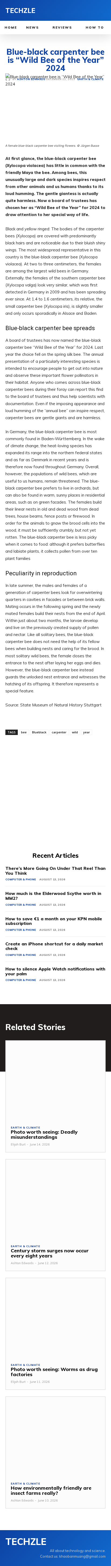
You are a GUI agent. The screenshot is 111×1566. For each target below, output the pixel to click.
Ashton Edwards (22, 1263)
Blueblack (39, 732)
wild (75, 732)
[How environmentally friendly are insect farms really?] (55, 1436)
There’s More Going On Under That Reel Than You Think (55, 871)
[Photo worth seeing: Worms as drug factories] (55, 1318)
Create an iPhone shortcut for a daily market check (54, 946)
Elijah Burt (18, 1144)
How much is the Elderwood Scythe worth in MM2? (53, 896)
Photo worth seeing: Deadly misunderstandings (44, 1134)
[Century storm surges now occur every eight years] (55, 1199)
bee (24, 732)
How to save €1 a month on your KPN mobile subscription (53, 921)
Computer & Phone (20, 879)
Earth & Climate (25, 1127)
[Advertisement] (55, 792)
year (86, 732)
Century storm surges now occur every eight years (50, 1253)
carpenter (59, 732)
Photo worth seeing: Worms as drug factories (54, 1372)
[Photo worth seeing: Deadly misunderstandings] (55, 1080)
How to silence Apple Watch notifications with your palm (55, 971)
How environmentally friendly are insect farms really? (51, 1490)
